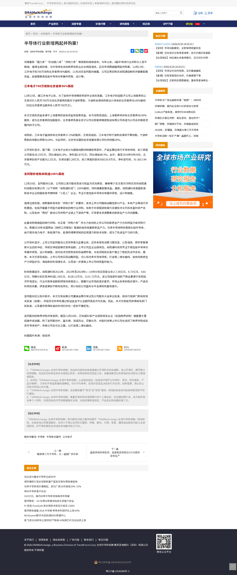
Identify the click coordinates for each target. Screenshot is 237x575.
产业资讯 (53, 23)
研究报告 (124, 23)
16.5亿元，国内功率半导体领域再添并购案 (47, 496)
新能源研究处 (102, 3)
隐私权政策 (59, 539)
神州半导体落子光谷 (35, 491)
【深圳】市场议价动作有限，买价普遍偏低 (178, 70)
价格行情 (100, 23)
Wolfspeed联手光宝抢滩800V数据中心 (45, 515)
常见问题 (103, 539)
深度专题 (76, 23)
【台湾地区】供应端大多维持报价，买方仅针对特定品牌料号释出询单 (183, 57)
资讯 (35, 33)
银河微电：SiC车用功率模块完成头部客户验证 (49, 501)
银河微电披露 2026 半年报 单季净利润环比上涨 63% (52, 510)
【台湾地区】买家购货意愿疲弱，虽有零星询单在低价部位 (183, 80)
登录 (210, 13)
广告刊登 (74, 539)
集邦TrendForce (34, 3)
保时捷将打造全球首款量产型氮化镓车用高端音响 (50, 481)
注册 (200, 13)
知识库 (146, 23)
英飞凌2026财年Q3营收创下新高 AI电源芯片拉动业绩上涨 (55, 520)
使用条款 (43, 539)
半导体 (41, 436)
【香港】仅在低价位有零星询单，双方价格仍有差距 (182, 52)
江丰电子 (67, 436)
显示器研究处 (71, 3)
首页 (32, 23)
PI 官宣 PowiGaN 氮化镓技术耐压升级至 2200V (49, 505)
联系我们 (89, 539)
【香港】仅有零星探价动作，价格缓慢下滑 (178, 75)
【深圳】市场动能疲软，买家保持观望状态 (178, 48)
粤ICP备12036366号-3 (117, 571)
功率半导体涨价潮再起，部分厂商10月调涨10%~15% (52, 486)
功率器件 (45, 33)
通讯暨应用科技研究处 (123, 3)
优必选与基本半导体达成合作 (40, 476)
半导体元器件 (53, 436)
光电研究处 (86, 3)
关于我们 (29, 539)
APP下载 (168, 23)
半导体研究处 (54, 3)
